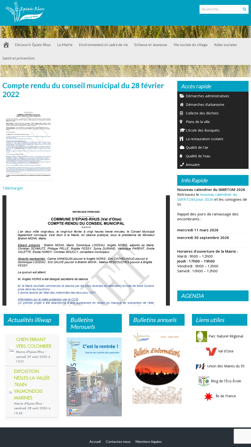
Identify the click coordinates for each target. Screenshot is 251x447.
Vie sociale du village (191, 44)
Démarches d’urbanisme (205, 104)
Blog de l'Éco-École (226, 381)
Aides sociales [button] (225, 44)
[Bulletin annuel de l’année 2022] (157, 368)
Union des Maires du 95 (226, 366)
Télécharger (12, 188)
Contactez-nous (118, 441)
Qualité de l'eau (198, 156)
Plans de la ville (198, 121)
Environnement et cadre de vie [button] (103, 44)
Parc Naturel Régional (226, 336)
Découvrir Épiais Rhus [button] (33, 44)
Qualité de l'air (197, 147)
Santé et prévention (18, 58)
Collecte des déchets (202, 113)
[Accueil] (6, 44)
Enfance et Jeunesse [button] (150, 44)
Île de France (226, 396)
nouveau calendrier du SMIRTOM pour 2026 (207, 197)
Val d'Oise (226, 351)
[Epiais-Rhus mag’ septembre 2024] (94, 376)
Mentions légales (149, 441)
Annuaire (193, 164)
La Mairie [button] (65, 44)
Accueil (95, 441)
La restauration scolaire (204, 139)
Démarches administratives (207, 96)
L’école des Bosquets (203, 130)
